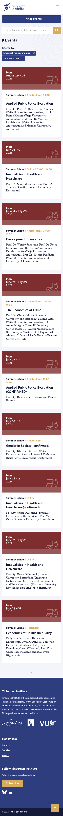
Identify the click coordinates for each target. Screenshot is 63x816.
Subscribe (12, 783)
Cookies (6, 750)
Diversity (6, 745)
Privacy (5, 756)
